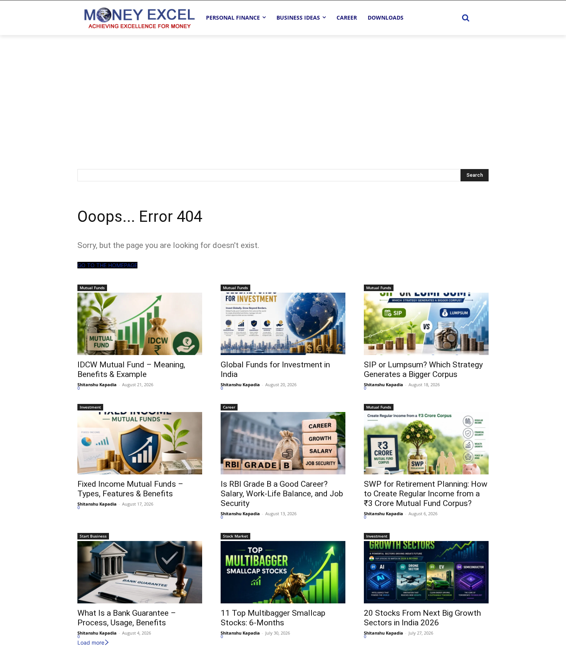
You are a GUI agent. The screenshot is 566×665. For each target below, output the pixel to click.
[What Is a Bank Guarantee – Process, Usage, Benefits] (139, 572)
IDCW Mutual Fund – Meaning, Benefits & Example (131, 369)
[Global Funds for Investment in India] (283, 324)
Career (229, 407)
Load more (90, 642)
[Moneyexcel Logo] (139, 17)
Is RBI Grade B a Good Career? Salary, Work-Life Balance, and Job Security (282, 493)
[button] (465, 17)
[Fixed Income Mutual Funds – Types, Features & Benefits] (139, 443)
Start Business (93, 536)
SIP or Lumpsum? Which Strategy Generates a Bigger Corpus (423, 369)
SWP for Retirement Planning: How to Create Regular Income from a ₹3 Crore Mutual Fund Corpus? (425, 493)
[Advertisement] (283, 93)
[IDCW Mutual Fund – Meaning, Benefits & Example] (139, 324)
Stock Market (235, 536)
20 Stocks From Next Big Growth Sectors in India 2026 (422, 617)
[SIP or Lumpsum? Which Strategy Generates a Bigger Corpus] (426, 324)
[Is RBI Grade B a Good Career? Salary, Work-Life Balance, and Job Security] (283, 443)
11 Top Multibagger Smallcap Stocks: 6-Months (273, 617)
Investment (90, 407)
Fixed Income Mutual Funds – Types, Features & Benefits (130, 488)
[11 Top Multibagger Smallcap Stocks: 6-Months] (283, 572)
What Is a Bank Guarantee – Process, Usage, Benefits (126, 617)
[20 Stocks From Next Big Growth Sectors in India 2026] (426, 572)
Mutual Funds (92, 287)
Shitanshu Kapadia (97, 384)
